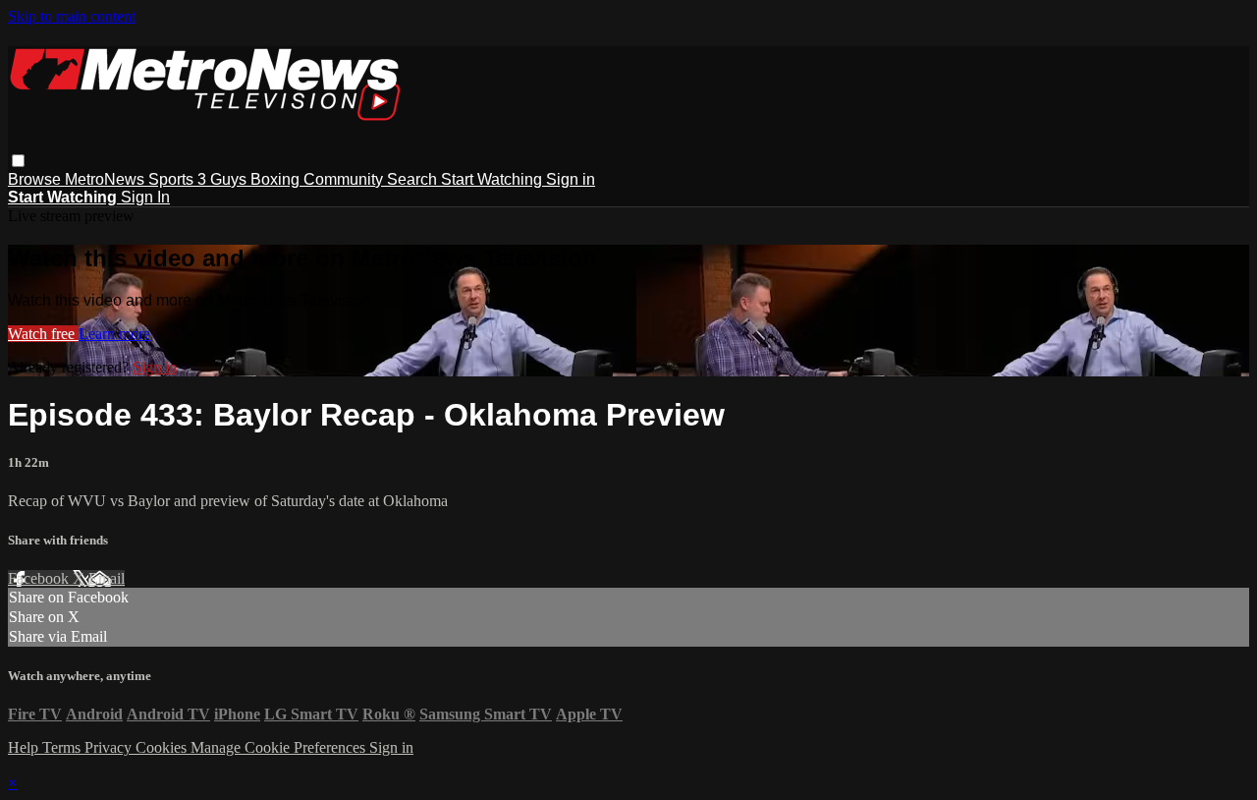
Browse (36, 179)
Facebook (40, 578)
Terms (63, 747)
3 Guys (223, 179)
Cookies (163, 747)
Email (106, 578)
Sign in (570, 179)
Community (345, 179)
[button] (18, 160)
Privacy (110, 747)
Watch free (43, 333)
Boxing (276, 179)
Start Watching (493, 179)
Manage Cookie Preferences (280, 747)
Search (414, 179)
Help (25, 747)
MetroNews (106, 179)
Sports (172, 179)
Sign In (145, 197)
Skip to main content (72, 16)
